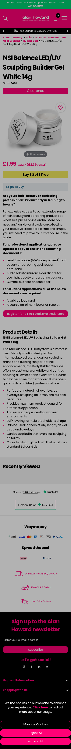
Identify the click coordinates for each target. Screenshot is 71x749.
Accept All (35, 741)
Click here (40, 707)
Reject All (35, 733)
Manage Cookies (35, 724)
